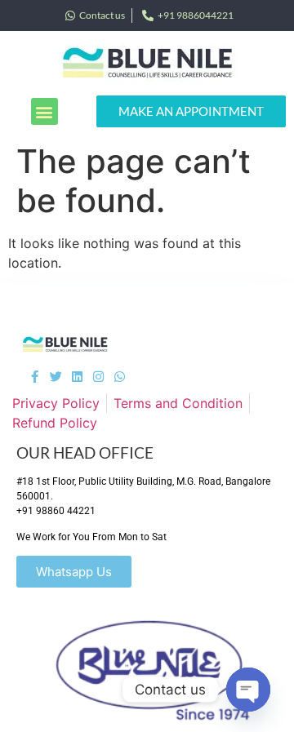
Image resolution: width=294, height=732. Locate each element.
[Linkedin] (77, 376)
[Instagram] (98, 376)
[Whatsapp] (120, 376)
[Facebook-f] (35, 376)
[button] (44, 111)
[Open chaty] (248, 690)
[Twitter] (56, 376)
